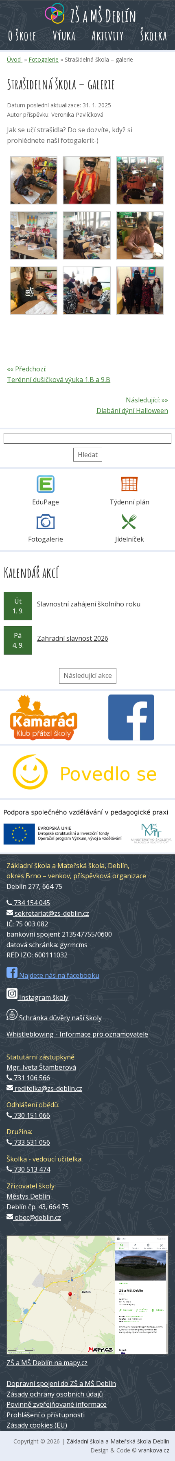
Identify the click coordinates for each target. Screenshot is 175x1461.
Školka (153, 35)
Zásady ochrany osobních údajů (55, 1394)
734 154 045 (31, 902)
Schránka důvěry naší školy (60, 1017)
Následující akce (87, 675)
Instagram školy (43, 997)
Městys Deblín (28, 1196)
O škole (22, 35)
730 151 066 (31, 1115)
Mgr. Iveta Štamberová (41, 1067)
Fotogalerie (43, 59)
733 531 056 (31, 1142)
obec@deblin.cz (37, 1217)
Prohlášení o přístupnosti (46, 1414)
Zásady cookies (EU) (37, 1425)
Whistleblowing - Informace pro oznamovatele (77, 1034)
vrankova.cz (153, 1450)
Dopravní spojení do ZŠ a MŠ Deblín (61, 1383)
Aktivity (108, 35)
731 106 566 (31, 1077)
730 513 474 (31, 1169)
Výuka (64, 35)
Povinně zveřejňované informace (57, 1404)
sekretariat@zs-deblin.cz (51, 913)
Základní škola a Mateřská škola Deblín (117, 1441)
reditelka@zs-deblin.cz (47, 1088)
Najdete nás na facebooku (58, 975)
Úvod (14, 59)
